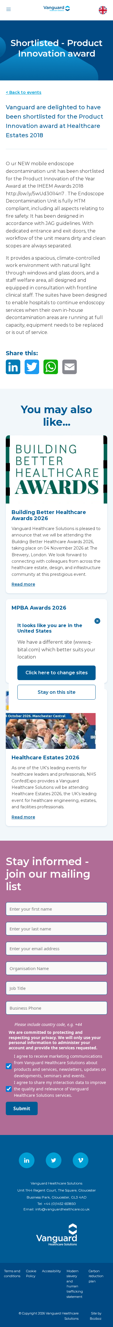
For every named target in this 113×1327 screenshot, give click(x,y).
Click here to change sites (56, 672)
